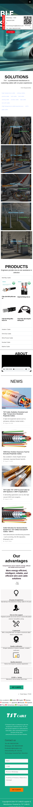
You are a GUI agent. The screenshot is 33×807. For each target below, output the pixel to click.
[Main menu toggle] (30, 2)
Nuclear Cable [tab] (6, 342)
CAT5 (26, 106)
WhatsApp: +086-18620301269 (11, 19)
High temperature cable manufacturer (12, 106)
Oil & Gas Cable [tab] (6, 333)
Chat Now (10, 32)
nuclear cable (14, 99)
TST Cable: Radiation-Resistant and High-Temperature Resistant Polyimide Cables (15, 414)
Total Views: (24, 694)
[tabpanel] (16, 303)
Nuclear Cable (16, 241)
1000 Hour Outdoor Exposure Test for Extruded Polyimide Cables (16, 453)
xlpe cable (23, 99)
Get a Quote (16, 789)
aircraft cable (6, 103)
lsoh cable (21, 96)
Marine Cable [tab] (6, 346)
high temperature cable (8, 93)
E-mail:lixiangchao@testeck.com (15, 24)
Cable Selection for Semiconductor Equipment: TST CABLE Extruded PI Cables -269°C (15, 529)
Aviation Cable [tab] (6, 329)
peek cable (5, 109)
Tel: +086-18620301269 (13, 28)
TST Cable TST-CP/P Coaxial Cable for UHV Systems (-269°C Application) (16, 491)
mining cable (5, 99)
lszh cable (14, 96)
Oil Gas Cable (16, 155)
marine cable (5, 96)
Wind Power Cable (16, 213)
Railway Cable (16, 127)
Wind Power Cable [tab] (7, 338)
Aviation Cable (16, 184)
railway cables (21, 93)
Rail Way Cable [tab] (6, 278)
